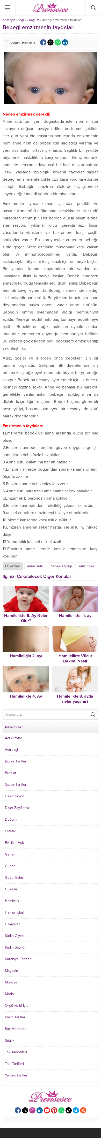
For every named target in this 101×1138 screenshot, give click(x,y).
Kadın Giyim (14, 936)
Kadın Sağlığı (15, 947)
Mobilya (11, 982)
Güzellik (11, 889)
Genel (10, 854)
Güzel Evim (14, 877)
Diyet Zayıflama (17, 808)
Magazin (11, 970)
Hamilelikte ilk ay (75, 615)
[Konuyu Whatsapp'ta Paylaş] (58, 42)
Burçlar (10, 773)
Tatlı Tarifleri (14, 1063)
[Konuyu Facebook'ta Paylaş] (43, 42)
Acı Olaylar (13, 738)
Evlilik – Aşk (14, 843)
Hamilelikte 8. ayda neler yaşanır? (75, 699)
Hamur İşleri (14, 912)
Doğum (34, 20)
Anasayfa (9, 20)
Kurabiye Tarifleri (18, 959)
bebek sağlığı (61, 566)
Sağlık (22, 20)
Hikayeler (12, 924)
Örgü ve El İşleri (18, 1005)
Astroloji (11, 749)
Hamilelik (28, 42)
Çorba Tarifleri (16, 784)
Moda (9, 994)
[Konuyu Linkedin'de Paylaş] (65, 42)
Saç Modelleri (15, 1029)
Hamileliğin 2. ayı (26, 656)
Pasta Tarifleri (15, 1017)
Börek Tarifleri (16, 761)
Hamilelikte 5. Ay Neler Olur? (26, 618)
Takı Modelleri (16, 1052)
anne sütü (35, 566)
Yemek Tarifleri (16, 1075)
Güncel (10, 866)
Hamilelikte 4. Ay (26, 696)
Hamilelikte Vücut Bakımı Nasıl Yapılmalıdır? (75, 661)
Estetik (10, 831)
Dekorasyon (14, 796)
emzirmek (87, 566)
